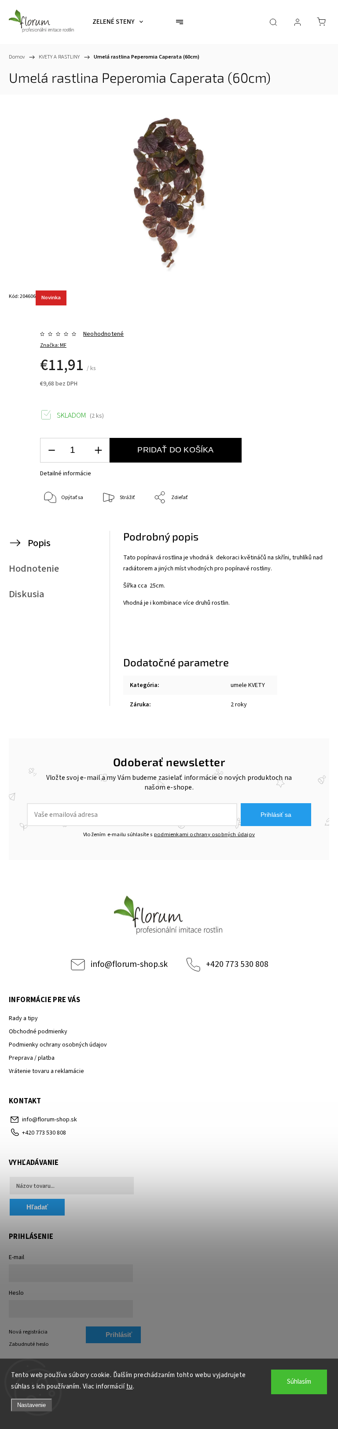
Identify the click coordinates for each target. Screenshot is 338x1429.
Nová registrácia (28, 1332)
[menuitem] (117, 22)
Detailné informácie (65, 473)
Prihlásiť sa (276, 814)
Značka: (53, 345)
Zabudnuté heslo (29, 1344)
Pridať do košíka (175, 449)
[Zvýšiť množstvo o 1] (98, 450)
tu (129, 1386)
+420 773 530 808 (237, 964)
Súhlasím (299, 1381)
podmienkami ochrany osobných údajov (204, 834)
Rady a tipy (23, 1018)
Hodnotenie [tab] (34, 569)
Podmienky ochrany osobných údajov (58, 1044)
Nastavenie (31, 1405)
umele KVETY (248, 685)
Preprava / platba (32, 1058)
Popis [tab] (39, 543)
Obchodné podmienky (38, 1031)
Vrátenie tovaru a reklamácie (46, 1071)
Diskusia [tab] (26, 594)
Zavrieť (305, 527)
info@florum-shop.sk (129, 964)
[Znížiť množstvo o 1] (51, 450)
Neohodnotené (103, 334)
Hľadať (37, 1207)
